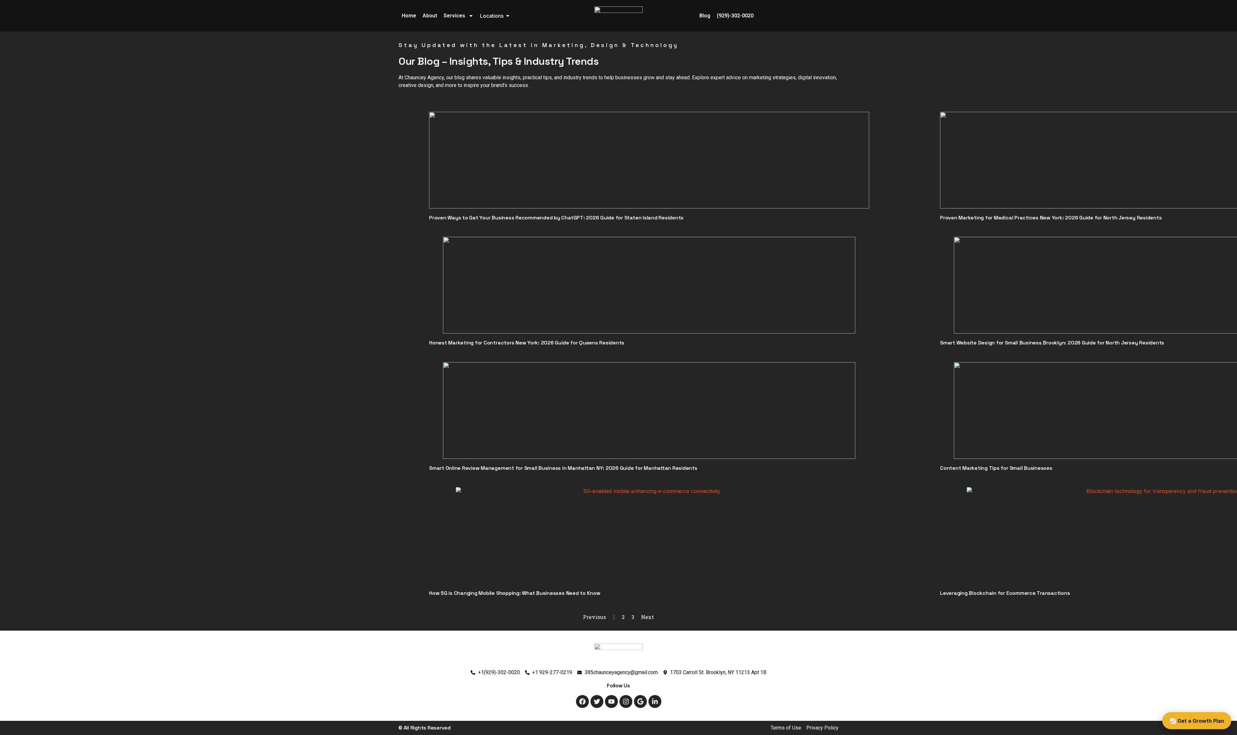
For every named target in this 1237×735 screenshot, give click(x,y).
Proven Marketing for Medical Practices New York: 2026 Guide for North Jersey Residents (1051, 217)
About (430, 16)
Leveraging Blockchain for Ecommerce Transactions (1005, 593)
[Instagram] (625, 701)
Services (454, 16)
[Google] (640, 701)
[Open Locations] (507, 16)
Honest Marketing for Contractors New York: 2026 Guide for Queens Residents (526, 342)
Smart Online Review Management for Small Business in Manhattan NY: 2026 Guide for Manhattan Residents (563, 468)
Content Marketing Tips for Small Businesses (996, 468)
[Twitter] (596, 701)
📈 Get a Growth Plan (1197, 721)
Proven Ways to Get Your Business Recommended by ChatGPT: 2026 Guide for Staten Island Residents (556, 217)
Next (647, 617)
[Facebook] (582, 701)
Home (409, 16)
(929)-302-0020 (735, 16)
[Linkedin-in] (654, 701)
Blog (704, 16)
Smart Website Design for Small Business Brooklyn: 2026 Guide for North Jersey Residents (1052, 342)
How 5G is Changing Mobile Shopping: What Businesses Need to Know (514, 593)
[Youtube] (611, 701)
